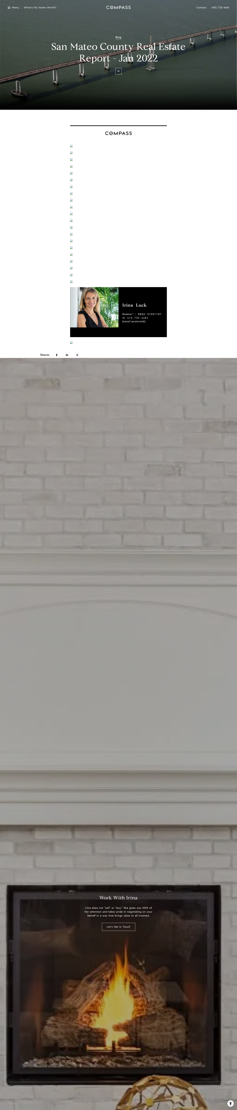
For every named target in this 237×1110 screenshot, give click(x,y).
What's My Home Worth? (38, 7)
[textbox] (144, 305)
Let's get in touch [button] (118, 926)
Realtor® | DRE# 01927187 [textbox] (142, 318)
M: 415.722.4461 (135, 317)
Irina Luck (134, 305)
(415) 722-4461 (220, 7)
